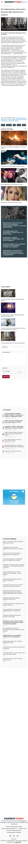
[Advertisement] (14, 101)
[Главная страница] (14, 818)
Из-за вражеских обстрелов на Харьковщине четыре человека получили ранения (13, 629)
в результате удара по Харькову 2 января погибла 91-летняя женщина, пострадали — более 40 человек (14, 119)
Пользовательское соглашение (14, 832)
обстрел (3, 125)
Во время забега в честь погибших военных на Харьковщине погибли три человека (14, 245)
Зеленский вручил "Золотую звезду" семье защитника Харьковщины (14, 653)
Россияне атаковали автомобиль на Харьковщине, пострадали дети (12, 553)
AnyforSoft (18, 842)
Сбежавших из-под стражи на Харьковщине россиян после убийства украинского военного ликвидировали (13, 252)
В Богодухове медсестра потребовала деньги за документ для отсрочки (12, 559)
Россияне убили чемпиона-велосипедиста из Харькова (14, 647)
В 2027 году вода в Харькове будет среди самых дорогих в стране (14, 421)
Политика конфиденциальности (14, 830)
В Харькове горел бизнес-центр (13, 451)
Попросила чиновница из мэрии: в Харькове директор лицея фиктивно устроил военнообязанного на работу (13, 592)
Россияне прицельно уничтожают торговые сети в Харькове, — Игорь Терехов (12, 573)
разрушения (9, 125)
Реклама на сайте (23, 828)
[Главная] (13, 2)
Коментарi (6, 376)
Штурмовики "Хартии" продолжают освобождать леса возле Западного (13, 238)
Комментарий (6, 352)
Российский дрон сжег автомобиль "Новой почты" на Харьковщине (13, 232)
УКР (24, 2)
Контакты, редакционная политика (14, 826)
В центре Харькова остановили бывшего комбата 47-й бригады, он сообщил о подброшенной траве (14, 415)
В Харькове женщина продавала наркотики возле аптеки (11, 598)
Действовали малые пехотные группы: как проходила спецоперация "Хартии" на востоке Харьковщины (14, 225)
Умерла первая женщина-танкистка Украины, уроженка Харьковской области (14, 434)
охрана (24, 125)
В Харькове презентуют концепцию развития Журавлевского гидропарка (14, 445)
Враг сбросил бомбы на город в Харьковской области (13, 440)
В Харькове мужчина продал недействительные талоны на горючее (13, 548)
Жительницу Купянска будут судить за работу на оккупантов (12, 579)
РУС (15, 839)
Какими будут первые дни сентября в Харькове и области (12, 641)
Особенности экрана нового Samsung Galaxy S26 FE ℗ (12, 659)
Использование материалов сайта (9, 828)
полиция (18, 125)
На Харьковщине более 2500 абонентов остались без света (13, 604)
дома (14, 125)
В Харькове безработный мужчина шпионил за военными (12, 615)
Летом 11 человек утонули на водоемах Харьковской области (13, 542)
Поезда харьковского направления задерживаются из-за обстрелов (12, 610)
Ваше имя (4, 347)
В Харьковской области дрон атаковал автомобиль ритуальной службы (13, 585)
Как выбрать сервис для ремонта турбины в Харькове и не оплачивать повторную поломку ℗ (14, 566)
